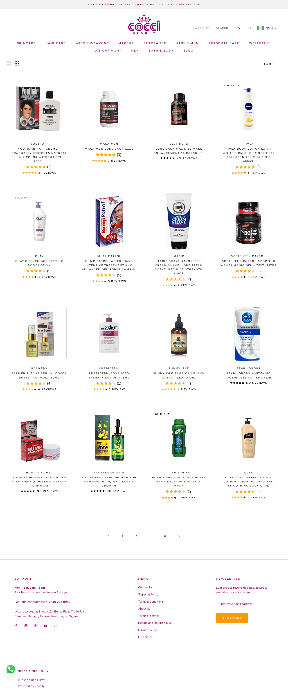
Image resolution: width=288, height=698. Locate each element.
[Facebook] (16, 625)
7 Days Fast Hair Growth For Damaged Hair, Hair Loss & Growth (109, 481)
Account (202, 28)
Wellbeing (260, 43)
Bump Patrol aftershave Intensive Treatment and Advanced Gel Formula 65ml (109, 265)
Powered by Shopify (31, 686)
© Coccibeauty (31, 680)
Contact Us (145, 587)
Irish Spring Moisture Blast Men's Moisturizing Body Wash (178, 481)
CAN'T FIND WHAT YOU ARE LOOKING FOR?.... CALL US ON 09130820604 (144, 4)
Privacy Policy (147, 630)
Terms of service (148, 616)
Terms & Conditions (151, 602)
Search (222, 28)
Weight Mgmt (108, 50)
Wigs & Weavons (92, 43)
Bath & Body (161, 50)
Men (135, 50)
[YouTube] (45, 625)
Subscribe (232, 618)
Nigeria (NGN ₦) (31, 671)
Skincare (26, 43)
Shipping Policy (148, 594)
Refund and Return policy (154, 623)
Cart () (243, 27)
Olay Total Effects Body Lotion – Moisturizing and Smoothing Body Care (249, 481)
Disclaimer (145, 637)
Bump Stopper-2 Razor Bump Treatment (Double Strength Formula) (39, 481)
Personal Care (223, 43)
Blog (188, 50)
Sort (269, 63)
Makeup (126, 43)
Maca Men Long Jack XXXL (109, 148)
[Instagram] (26, 625)
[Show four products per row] (17, 63)
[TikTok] (55, 625)
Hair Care (55, 43)
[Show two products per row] (9, 63)
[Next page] (179, 536)
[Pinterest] (35, 625)
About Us (144, 609)
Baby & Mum (187, 43)
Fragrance (155, 43)
